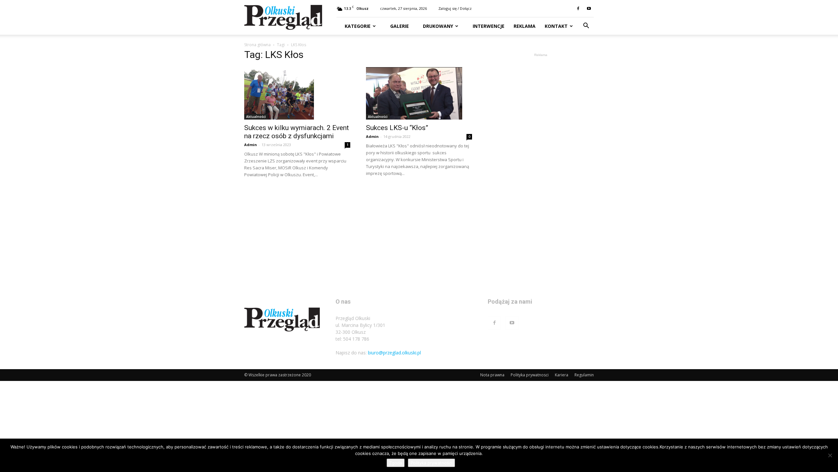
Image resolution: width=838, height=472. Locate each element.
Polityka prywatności (431, 462)
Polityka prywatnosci (530, 375)
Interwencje (487, 26)
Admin (250, 144)
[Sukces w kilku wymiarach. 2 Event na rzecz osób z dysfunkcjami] (297, 93)
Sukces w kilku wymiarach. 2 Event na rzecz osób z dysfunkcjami (296, 132)
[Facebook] (578, 8)
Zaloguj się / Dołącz (455, 8)
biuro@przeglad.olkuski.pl (394, 352)
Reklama (525, 26)
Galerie (399, 26)
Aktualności (256, 116)
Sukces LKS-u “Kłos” (397, 128)
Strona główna (257, 44)
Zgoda (395, 462)
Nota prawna (492, 375)
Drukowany (437, 26)
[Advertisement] (541, 156)
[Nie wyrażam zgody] (830, 455)
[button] (586, 26)
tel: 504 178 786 (352, 339)
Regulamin (584, 375)
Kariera (561, 375)
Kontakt (556, 26)
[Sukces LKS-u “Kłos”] (419, 93)
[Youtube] (589, 8)
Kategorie (358, 26)
